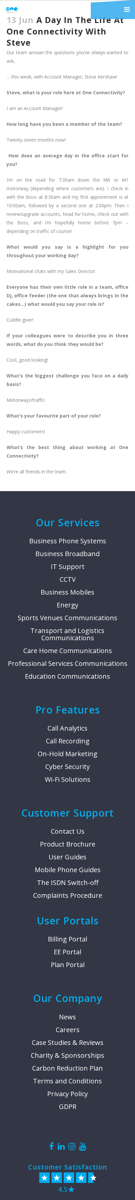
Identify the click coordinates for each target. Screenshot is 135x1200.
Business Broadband (67, 553)
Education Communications (67, 676)
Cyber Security (67, 766)
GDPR (67, 1106)
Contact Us (68, 831)
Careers (68, 1029)
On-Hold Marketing (67, 754)
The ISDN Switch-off (67, 882)
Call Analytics (67, 728)
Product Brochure (67, 844)
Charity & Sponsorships (67, 1055)
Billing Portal (67, 939)
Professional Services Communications (67, 663)
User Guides (67, 857)
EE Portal (67, 952)
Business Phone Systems (67, 541)
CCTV (68, 579)
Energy (67, 605)
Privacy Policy (67, 1094)
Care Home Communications (67, 650)
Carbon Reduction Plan (67, 1068)
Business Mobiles (67, 592)
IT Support (68, 566)
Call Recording (67, 741)
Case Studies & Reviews (68, 1042)
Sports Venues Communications (67, 618)
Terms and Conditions (67, 1081)
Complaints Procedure (67, 895)
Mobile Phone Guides (68, 869)
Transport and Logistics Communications (67, 634)
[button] (113, 9)
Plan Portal (68, 964)
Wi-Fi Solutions (67, 779)
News (67, 1017)
